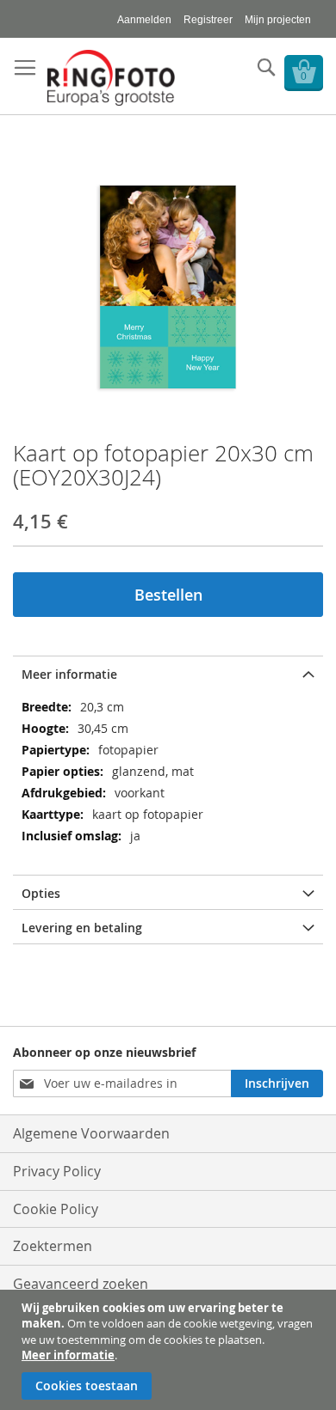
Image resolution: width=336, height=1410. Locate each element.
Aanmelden (144, 20)
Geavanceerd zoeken (80, 1283)
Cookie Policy (55, 1208)
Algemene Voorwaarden (91, 1133)
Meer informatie (68, 1355)
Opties (41, 893)
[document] (170, 1350)
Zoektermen (52, 1245)
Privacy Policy (57, 1171)
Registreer (208, 20)
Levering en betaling (82, 927)
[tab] (168, 673)
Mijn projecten (278, 20)
